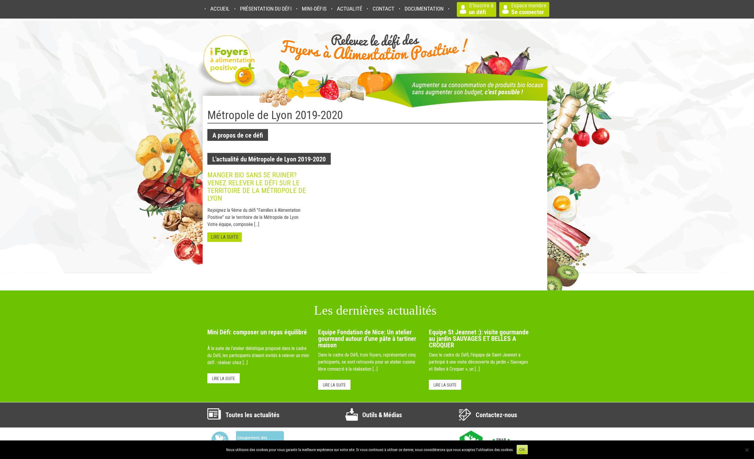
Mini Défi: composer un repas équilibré (257, 332)
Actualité (349, 8)
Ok (522, 449)
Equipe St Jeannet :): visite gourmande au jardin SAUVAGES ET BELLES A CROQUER (479, 338)
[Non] (747, 450)
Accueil (220, 8)
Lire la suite (223, 378)
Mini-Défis (314, 8)
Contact (383, 8)
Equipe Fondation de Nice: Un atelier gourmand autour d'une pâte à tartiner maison (367, 338)
